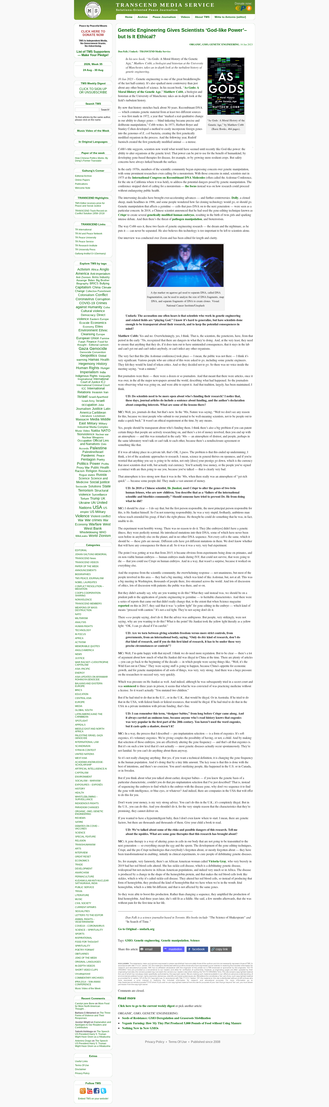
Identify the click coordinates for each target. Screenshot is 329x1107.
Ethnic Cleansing (94, 332)
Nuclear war (102, 434)
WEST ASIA (81, 758)
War (81, 520)
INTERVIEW (81, 852)
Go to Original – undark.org (136, 929)
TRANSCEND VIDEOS (87, 562)
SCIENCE (80, 832)
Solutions (94, 486)
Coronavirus (85, 299)
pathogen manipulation (187, 219)
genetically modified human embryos (170, 214)
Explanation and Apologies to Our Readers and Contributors (93, 1025)
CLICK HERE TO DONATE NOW (93, 33)
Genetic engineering (147, 940)
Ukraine (84, 503)
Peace (101, 455)
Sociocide (81, 486)
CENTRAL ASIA (83, 698)
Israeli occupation (93, 403)
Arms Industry (101, 277)
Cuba (106, 307)
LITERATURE (82, 895)
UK (103, 498)
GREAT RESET (83, 856)
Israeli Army (88, 401)
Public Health (100, 467)
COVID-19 (87, 303)
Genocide (98, 348)
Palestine (98, 448)
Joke (101, 404)
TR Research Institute (86, 245)
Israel (82, 396)
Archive (143, 16)
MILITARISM (81, 618)
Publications (81, 184)
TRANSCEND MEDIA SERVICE (165, 5)
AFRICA (79, 638)
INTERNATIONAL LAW (87, 742)
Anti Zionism (83, 277)
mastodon (175, 949)
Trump (95, 498)
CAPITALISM (81, 772)
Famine (104, 338)
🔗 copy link (219, 949)
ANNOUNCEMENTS (85, 570)
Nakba (95, 430)
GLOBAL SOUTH (84, 710)
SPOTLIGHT (81, 720)
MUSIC (78, 899)
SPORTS (79, 934)
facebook (198, 949)
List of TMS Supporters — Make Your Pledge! (93, 53)
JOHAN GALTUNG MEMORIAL (91, 554)
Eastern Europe (99, 319)
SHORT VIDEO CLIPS (86, 970)
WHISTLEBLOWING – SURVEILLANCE (86, 798)
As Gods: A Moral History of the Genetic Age (158, 89)
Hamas (93, 359)
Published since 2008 (205, 1041)
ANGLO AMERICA (84, 650)
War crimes (93, 520)
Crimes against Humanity (91, 305)
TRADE (79, 864)
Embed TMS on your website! (93, 1098)
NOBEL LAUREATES (86, 582)
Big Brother (102, 280)
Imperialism (89, 372)
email (149, 949)
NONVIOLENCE (83, 599)
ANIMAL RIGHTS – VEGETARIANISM (85, 920)
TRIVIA (78, 891)
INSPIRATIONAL (83, 938)
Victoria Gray (217, 861)
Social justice (100, 482)
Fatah (81, 341)
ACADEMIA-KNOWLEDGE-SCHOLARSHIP (89, 763)
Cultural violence (93, 311)
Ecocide (84, 322)
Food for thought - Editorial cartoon (93, 343)
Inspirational (85, 378)
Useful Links (81, 1061)
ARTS (78, 848)
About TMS (202, 16)
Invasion (97, 392)
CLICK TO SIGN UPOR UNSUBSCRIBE (93, 90)
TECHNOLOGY (83, 630)
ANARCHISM (82, 872)
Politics (83, 464)
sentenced (130, 686)
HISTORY (80, 788)
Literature (86, 416)
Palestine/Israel (92, 452)
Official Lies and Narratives (94, 442)
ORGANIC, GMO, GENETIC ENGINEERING (89, 812)
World (93, 536)
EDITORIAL (81, 550)
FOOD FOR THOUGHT (87, 942)
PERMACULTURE (84, 876)
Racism (80, 471)
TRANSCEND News (85, 558)
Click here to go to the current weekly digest (146, 1006)
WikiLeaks (81, 536)
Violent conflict (100, 516)
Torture (84, 498)
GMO (129, 940)
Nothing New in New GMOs (140, 1028)
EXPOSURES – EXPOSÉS (89, 784)
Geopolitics (88, 355)
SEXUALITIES (82, 911)
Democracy (88, 315)
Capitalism (83, 287)
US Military (98, 512)
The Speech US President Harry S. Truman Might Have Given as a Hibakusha (92, 1034)
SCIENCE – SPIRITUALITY (89, 930)
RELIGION (80, 840)
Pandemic (88, 455)
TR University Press (85, 249)
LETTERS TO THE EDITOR (89, 915)
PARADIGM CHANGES (87, 807)
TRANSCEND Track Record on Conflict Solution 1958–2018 (91, 212)
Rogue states (87, 475)
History (101, 364)
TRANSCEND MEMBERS (88, 603)
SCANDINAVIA (82, 746)
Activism (83, 269)
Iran (106, 392)
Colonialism (86, 295)
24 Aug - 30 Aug (93, 70)
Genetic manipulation (175, 940)
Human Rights (87, 368)
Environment (88, 330)
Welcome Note (82, 188)
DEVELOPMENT (83, 868)
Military (92, 423)
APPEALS (80, 724)
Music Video (82, 430)
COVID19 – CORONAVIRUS (89, 926)
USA (97, 507)
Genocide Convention (93, 352)
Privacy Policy (82, 1073)
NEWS (78, 654)
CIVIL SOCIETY (83, 903)
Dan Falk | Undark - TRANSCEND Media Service (144, 51)
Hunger (105, 368)
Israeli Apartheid (98, 396)
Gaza (83, 348)
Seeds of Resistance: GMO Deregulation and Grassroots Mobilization (166, 1018)
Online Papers (82, 180)
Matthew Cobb (173, 91)
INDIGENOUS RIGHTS (87, 803)
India (103, 372)
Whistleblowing (89, 532)
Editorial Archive (83, 176)
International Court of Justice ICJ (95, 380)
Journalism (83, 408)
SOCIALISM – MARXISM (88, 780)
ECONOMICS (82, 860)
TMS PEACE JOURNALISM (89, 578)
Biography (82, 283)
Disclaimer (80, 1069)
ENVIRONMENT (83, 776)
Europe (100, 334)
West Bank (93, 528)
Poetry (101, 459)
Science (84, 478)
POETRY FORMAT (84, 950)
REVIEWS (80, 818)
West (107, 524)
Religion (91, 471)
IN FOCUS (80, 634)
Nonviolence (85, 434)
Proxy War (83, 467)
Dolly (235, 197)
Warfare (95, 524)
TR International (83, 229)
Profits (105, 463)
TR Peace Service (84, 241)
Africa (94, 269)
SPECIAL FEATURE (85, 836)
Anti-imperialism (100, 273)
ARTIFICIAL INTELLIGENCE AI (91, 768)
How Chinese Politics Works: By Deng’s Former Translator (91, 159)
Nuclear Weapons (93, 437)
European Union (87, 338)
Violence (82, 516)
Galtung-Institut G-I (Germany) (90, 253)
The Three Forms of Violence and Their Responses (92, 1015)
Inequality (104, 376)
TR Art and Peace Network (88, 233)
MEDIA (78, 706)
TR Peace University (85, 237)
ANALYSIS (80, 622)
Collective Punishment (98, 291)
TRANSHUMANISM (85, 844)
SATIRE (79, 822)
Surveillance (99, 494)
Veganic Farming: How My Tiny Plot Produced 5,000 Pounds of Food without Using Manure (181, 1023)
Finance (92, 341)
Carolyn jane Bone (84, 1003)
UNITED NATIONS (84, 754)
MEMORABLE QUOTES (87, 646)
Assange (81, 280)
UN (93, 503)
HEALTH (79, 792)
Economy (88, 326)
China (96, 287)
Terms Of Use (82, 1065)
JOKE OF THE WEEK (86, 958)
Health (104, 359)
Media (94, 419)
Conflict (101, 295)
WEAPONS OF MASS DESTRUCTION (86, 609)
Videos (185, 16)
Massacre (82, 419)
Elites (99, 326)
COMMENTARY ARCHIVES (89, 977)
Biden (91, 280)
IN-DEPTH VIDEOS (85, 966)
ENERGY (80, 673)
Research (104, 471)
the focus (190, 186)
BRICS (94, 283)
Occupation (84, 440)
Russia (101, 475)
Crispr (122, 214)
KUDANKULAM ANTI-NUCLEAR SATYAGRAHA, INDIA (92, 882)
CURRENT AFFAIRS (85, 907)
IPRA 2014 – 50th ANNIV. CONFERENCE (88, 983)
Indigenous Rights (86, 375)
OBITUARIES (82, 954)
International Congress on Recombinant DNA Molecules (168, 177)
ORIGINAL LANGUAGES (88, 962)
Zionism (105, 536)
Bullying (104, 283)
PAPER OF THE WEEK (87, 566)
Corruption (102, 299)
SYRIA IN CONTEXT (85, 750)
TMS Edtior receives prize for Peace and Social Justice (90, 204)
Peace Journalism (164, 16)
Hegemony (87, 364)
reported (123, 605)
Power (95, 464)
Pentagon (88, 459)
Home (129, 16)
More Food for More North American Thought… (92, 1006)
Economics (98, 323)
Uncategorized (82, 974)
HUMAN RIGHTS (84, 626)
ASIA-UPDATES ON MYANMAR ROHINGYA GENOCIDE (91, 678)
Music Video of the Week (88, 988)
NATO (105, 430)
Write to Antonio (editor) (230, 16)
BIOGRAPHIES (83, 574)
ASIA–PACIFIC (82, 669)
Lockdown (99, 415)
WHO (102, 532)
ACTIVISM (80, 642)
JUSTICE (80, 658)
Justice (97, 409)
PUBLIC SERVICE (84, 887)
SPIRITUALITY (82, 946)
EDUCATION (81, 694)
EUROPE (80, 702)
